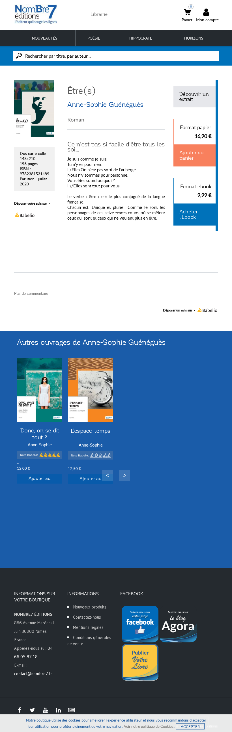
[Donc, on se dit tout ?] (39, 390)
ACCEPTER (190, 726)
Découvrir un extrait (194, 96)
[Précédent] (107, 475)
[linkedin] (58, 710)
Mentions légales (88, 627)
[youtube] (45, 710)
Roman (75, 120)
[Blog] (71, 710)
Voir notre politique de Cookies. (149, 726)
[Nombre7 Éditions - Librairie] (36, 14)
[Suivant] (124, 475)
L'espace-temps (91, 431)
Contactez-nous (87, 617)
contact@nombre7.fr (33, 673)
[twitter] (32, 710)
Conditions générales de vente (89, 640)
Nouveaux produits (89, 607)
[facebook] (19, 710)
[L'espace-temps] (90, 390)
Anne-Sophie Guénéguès (105, 104)
